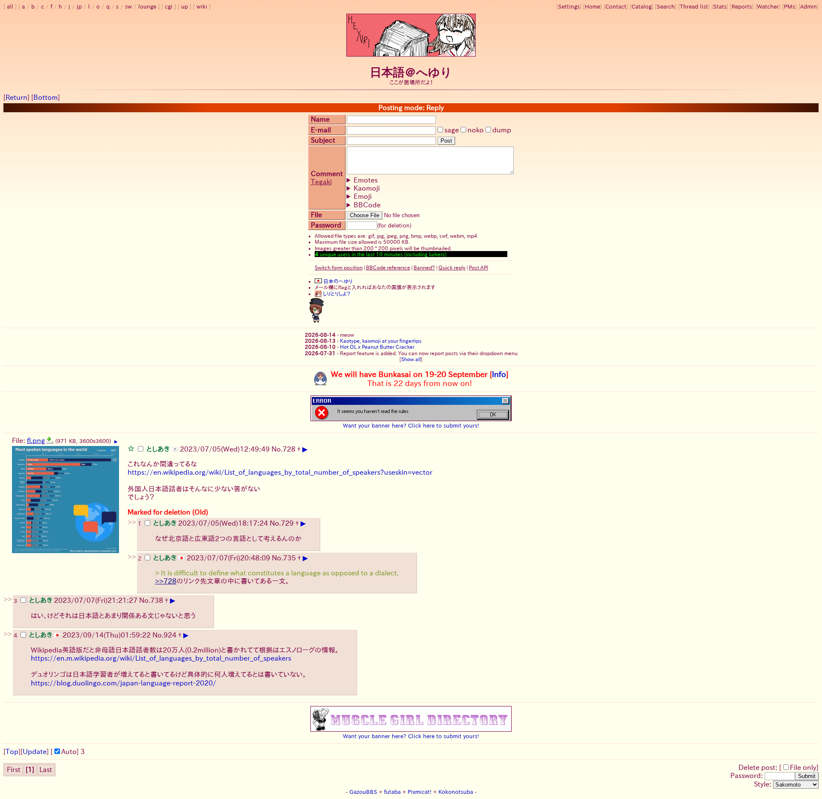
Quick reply (451, 267)
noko (476, 129)
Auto (69, 751)
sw (128, 6)
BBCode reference (388, 267)
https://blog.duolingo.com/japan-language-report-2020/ (123, 682)
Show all (411, 359)
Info (499, 374)
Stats (720, 6)
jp (79, 6)
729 (287, 523)
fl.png (36, 440)
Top (12, 751)
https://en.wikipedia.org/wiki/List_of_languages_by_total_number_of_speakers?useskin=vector (280, 472)
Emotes (366, 180)
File (316, 214)
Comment (327, 173)
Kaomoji (367, 188)
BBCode (367, 204)
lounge (147, 6)
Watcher (768, 6)
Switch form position (339, 267)
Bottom (45, 97)
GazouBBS (363, 792)
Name (320, 119)
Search (666, 6)
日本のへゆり (337, 281)
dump (501, 129)
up (184, 6)
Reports (742, 6)
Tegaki (321, 181)
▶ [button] (116, 442)
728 (289, 449)
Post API (478, 267)
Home (592, 6)
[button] (131, 448)
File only (803, 767)
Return (16, 97)
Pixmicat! (420, 792)
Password (326, 224)
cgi (169, 6)
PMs (789, 6)
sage (451, 129)
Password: (747, 775)
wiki (202, 6)
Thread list (694, 6)
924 (170, 634)
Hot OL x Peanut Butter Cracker (377, 346)
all (10, 6)
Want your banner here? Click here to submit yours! (411, 425)
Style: (763, 784)
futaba (392, 792)
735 (289, 557)
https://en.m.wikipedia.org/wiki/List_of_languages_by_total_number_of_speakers (161, 658)
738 (156, 600)
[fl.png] (50, 440)
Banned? (424, 267)
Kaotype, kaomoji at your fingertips (381, 340)
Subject (323, 140)
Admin (808, 6)
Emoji (363, 196)
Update (35, 751)
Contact (615, 6)
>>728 (165, 581)
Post (446, 141)
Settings (569, 6)
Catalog (641, 6)
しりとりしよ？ (336, 293)
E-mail (321, 129)
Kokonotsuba (455, 792)
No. (277, 449)
